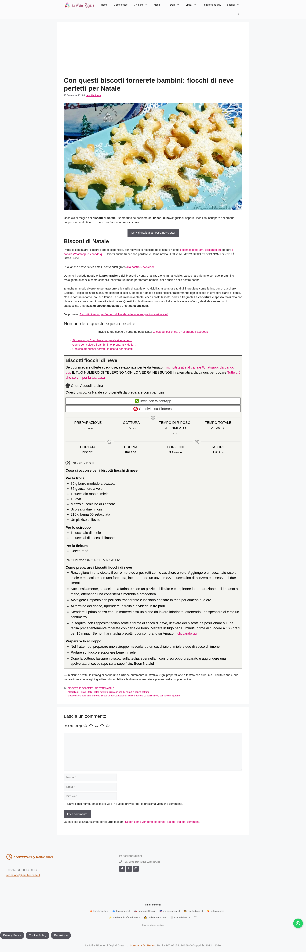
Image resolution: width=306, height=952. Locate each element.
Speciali (231, 4)
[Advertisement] (153, 52)
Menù (157, 4)
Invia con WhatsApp (155, 401)
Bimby (189, 4)
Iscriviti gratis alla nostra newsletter (153, 232)
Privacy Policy (12, 935)
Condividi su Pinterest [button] (155, 409)
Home (104, 4)
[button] (237, 14)
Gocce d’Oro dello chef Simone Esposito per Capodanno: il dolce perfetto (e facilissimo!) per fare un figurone (124, 695)
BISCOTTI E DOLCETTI (80, 688)
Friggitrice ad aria (212, 4)
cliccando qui (187, 633)
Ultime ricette (120, 4)
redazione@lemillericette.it (23, 875)
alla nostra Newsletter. (140, 267)
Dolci (172, 4)
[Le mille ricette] (80, 5)
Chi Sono (138, 4)
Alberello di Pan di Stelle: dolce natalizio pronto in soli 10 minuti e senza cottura (108, 692)
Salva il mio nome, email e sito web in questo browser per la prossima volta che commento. (125, 803)
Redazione (61, 935)
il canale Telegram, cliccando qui (201, 249)
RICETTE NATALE (104, 688)
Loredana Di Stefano (143, 945)
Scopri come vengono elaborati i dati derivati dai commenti (162, 821)
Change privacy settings (153, 925)
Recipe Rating (73, 726)
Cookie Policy (37, 935)
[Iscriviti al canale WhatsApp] (298, 923)
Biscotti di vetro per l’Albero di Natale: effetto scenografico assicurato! (124, 314)
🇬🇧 (170, 911)
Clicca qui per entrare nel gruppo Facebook (180, 331)
